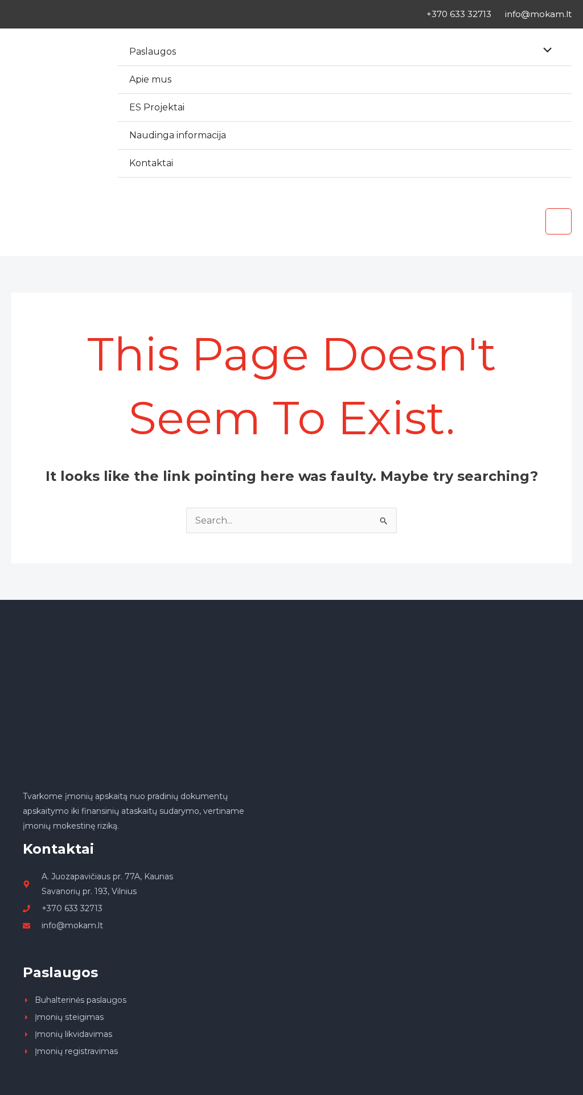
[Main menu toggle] (558, 221)
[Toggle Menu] (544, 51)
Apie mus (150, 79)
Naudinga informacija (177, 135)
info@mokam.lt (538, 14)
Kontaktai (151, 163)
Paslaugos (152, 51)
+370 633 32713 (458, 14)
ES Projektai (156, 107)
